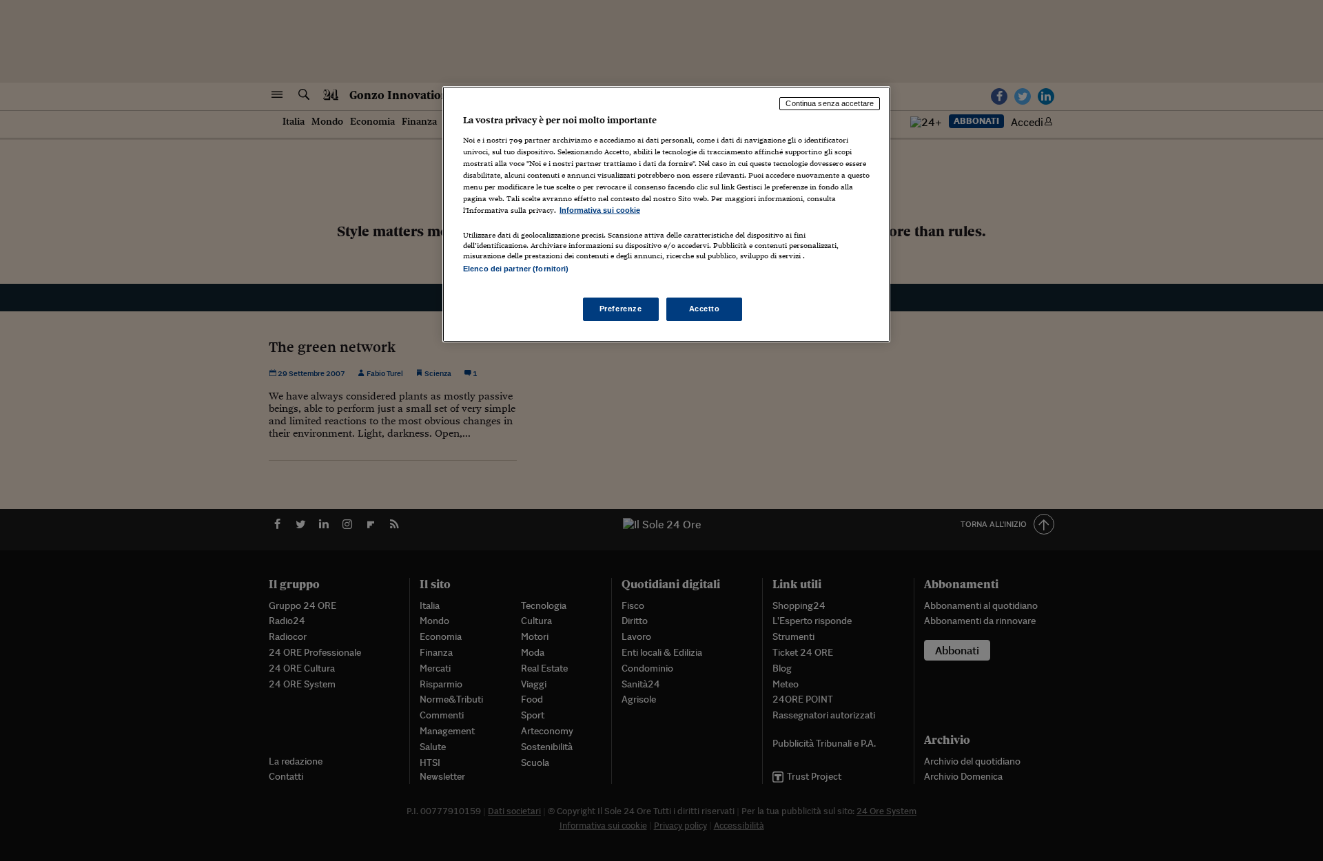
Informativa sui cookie (600, 210)
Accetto (704, 308)
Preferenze (620, 308)
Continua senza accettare (830, 103)
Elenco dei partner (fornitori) (515, 268)
